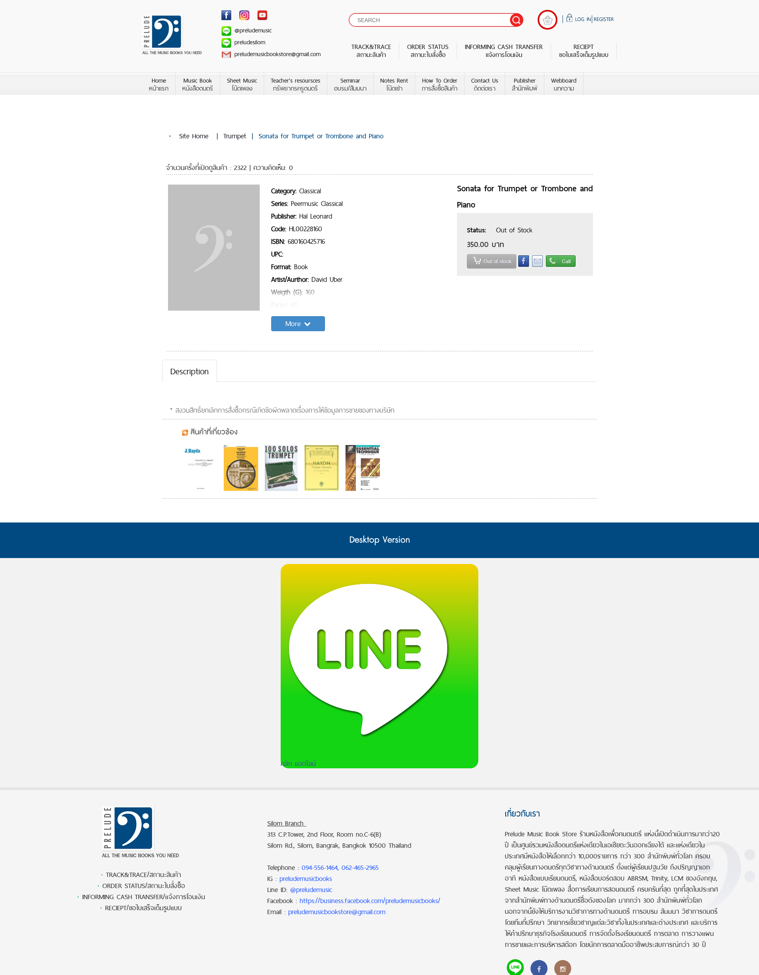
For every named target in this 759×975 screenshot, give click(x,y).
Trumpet (234, 135)
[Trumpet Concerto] (324, 468)
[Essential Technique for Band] (365, 468)
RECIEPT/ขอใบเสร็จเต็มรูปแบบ (143, 907)
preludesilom (249, 42)
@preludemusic (253, 30)
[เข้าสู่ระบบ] (577, 21)
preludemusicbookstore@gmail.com (277, 54)
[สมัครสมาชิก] (602, 21)
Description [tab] (189, 371)
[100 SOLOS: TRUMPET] (283, 468)
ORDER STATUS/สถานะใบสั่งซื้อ (143, 885)
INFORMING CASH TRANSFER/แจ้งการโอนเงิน (143, 896)
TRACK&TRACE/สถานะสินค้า (143, 874)
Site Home (193, 135)
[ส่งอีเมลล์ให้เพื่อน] (536, 265)
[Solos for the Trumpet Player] (243, 468)
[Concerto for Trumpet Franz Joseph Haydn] (202, 468)
